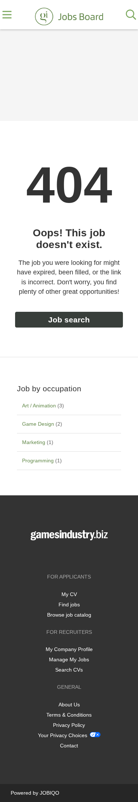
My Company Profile (69, 649)
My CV (69, 594)
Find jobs (69, 604)
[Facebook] (58, 555)
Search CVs (69, 670)
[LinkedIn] (81, 555)
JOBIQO (49, 793)
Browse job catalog (69, 615)
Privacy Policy (69, 725)
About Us (69, 704)
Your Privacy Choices (62, 735)
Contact (69, 746)
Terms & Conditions (69, 715)
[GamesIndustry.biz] (69, 15)
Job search (69, 319)
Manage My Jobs (69, 659)
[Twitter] (70, 555)
